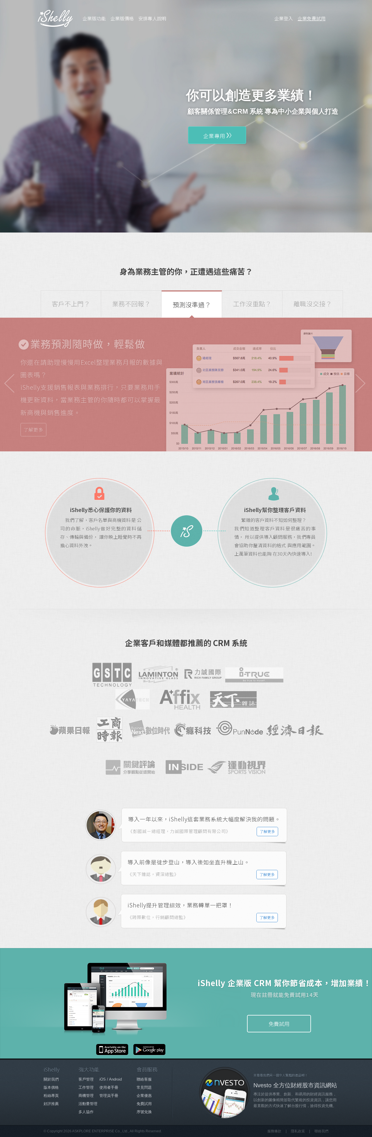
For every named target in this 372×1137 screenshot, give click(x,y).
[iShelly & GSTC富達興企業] (112, 674)
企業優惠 (144, 1095)
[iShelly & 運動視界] (239, 773)
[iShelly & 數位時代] (149, 729)
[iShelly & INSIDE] (186, 767)
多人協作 (86, 1112)
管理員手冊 (108, 1095)
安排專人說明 (152, 18)
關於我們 (51, 1079)
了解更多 (33, 429)
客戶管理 (86, 1079)
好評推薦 (51, 1104)
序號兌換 (144, 1112)
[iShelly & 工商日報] (109, 729)
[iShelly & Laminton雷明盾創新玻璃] (158, 674)
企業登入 (283, 18)
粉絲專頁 (51, 1095)
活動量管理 (87, 1104)
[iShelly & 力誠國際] (203, 674)
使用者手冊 (108, 1087)
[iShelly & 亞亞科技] (135, 699)
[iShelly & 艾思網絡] (254, 678)
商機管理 (86, 1095)
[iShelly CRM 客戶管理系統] (55, 18)
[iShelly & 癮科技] (192, 729)
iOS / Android (110, 1079)
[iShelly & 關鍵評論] (132, 769)
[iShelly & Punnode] (239, 729)
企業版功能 (94, 18)
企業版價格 (122, 18)
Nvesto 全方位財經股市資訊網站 (295, 1085)
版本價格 (51, 1087)
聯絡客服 (144, 1079)
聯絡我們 (321, 1131)
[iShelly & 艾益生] (182, 700)
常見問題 (144, 1087)
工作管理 (86, 1087)
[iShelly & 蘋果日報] (70, 729)
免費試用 (279, 1023)
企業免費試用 (312, 18)
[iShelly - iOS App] (113, 1053)
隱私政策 (298, 1131)
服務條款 (274, 1131)
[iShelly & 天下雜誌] (233, 700)
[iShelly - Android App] (148, 1053)
